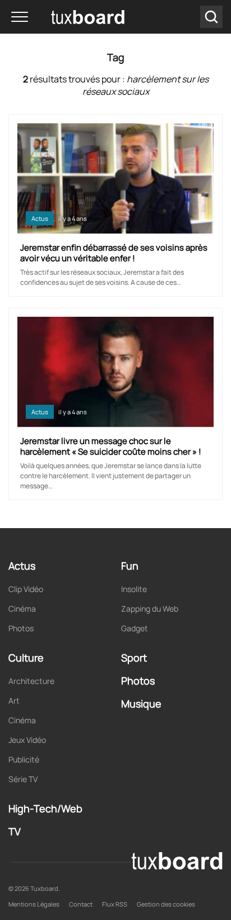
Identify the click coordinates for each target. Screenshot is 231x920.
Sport (134, 657)
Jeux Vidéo (27, 739)
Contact (81, 904)
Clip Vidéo (25, 589)
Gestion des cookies (166, 904)
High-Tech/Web (45, 808)
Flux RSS (114, 904)
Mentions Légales (33, 904)
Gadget (134, 628)
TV (14, 831)
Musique (141, 703)
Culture (26, 657)
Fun (129, 565)
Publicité (23, 759)
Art (14, 700)
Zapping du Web (149, 608)
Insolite (134, 589)
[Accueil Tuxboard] (71, 17)
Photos (21, 628)
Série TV (23, 779)
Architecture (31, 681)
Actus (39, 218)
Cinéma (22, 608)
